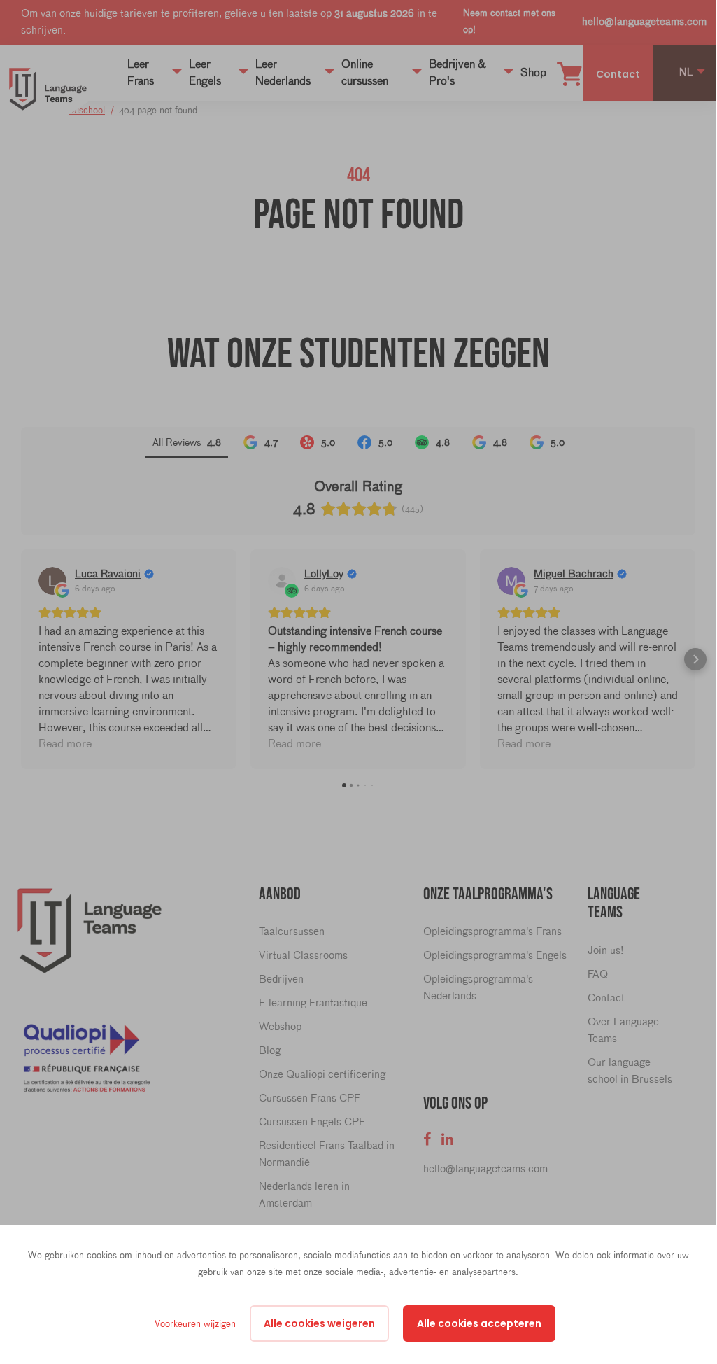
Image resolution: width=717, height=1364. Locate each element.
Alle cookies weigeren (319, 1323)
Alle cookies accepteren (479, 1323)
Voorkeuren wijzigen (195, 1323)
